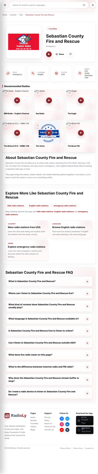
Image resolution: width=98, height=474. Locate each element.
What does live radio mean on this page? (30, 354)
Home (4, 15)
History (33, 426)
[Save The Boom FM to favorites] (70, 126)
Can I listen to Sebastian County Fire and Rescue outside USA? (42, 342)
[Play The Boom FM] (81, 133)
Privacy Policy (65, 448)
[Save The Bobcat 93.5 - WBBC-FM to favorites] (6, 126)
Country (13, 15)
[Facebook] (62, 419)
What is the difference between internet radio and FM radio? (41, 366)
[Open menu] (5, 5)
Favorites (34, 423)
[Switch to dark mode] (93, 5)
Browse (33, 420)
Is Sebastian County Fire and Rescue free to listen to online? (41, 330)
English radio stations (38, 206)
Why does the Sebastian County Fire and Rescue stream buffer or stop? (43, 379)
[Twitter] (67, 419)
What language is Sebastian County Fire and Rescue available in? (43, 318)
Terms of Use (49, 426)
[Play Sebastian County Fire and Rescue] (49, 54)
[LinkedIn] (67, 424)
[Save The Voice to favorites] (38, 126)
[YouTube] (62, 430)
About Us (48, 423)
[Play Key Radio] (49, 100)
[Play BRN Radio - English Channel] (17, 100)
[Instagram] (62, 424)
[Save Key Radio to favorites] (38, 93)
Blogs (32, 429)
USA (21, 15)
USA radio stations (15, 206)
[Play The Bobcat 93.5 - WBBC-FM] (17, 133)
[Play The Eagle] (81, 100)
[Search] (84, 5)
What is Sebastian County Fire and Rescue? (32, 281)
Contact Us (49, 429)
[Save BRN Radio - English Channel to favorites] (6, 93)
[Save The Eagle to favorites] (70, 93)
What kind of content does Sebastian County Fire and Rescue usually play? (41, 306)
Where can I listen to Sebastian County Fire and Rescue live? (41, 293)
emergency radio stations (65, 206)
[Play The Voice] (49, 133)
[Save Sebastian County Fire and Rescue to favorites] (70, 54)
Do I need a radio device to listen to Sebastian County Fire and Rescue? (41, 393)
